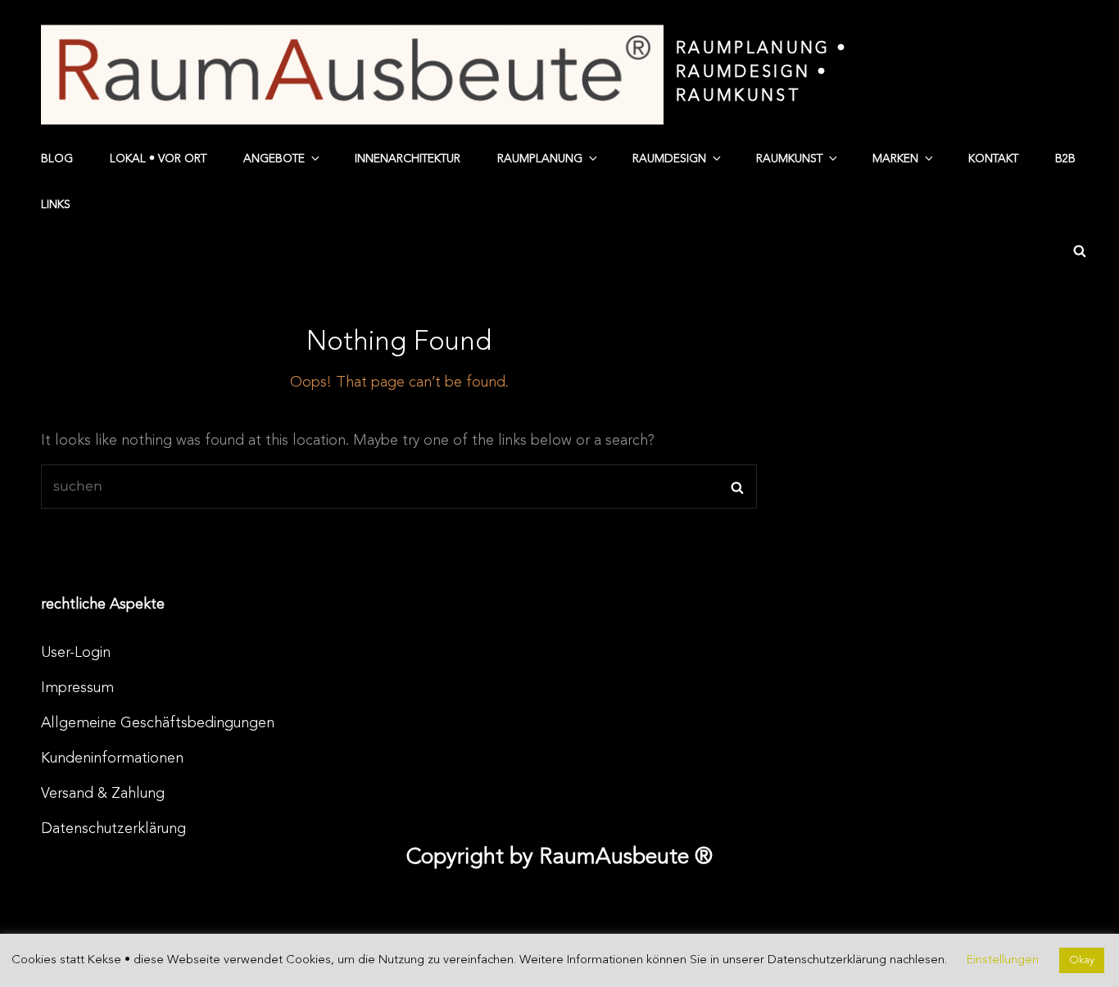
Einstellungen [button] (1003, 960)
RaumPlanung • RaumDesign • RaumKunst (761, 73)
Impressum (77, 688)
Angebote (274, 159)
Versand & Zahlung (103, 793)
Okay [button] (1081, 960)
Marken (895, 159)
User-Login (76, 652)
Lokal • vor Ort (158, 159)
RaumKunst (789, 159)
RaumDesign (669, 159)
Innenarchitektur (407, 159)
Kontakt (993, 159)
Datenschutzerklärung (113, 829)
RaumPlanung (539, 159)
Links (55, 205)
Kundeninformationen (112, 758)
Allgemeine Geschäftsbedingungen (157, 723)
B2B (1065, 159)
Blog (57, 159)
